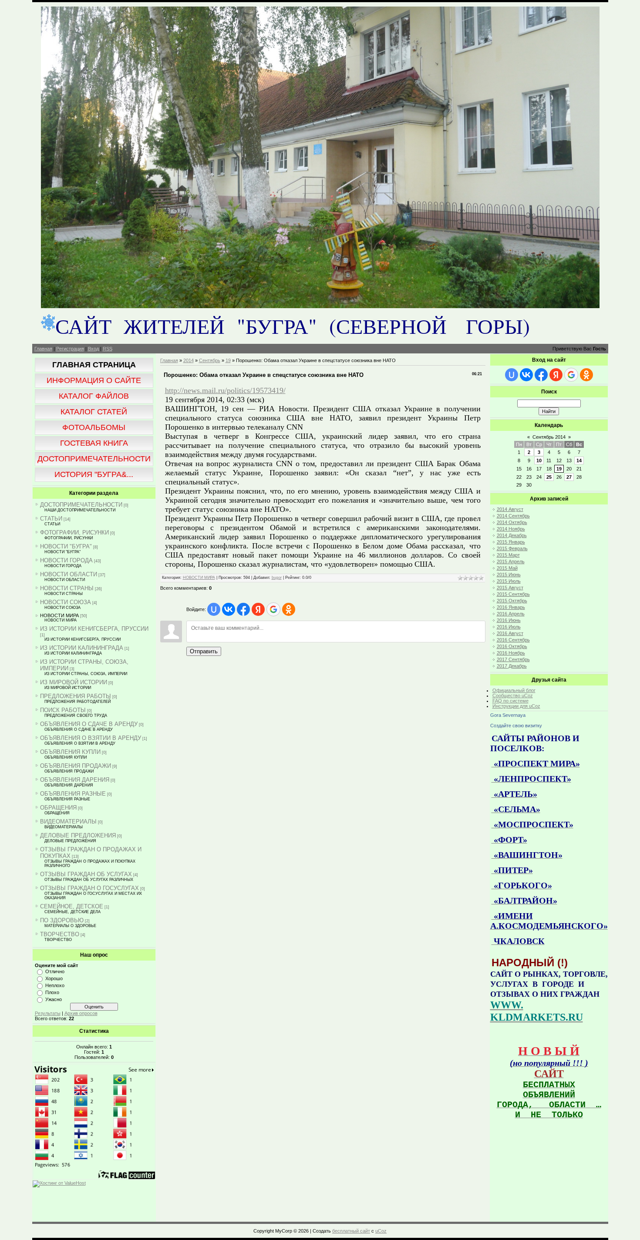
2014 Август (510, 509)
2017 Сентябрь (513, 659)
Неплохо (54, 985)
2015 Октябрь (512, 600)
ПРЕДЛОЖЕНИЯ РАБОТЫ (75, 696)
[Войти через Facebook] (243, 609)
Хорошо (54, 978)
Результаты (48, 1013)
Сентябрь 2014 (549, 437)
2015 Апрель (511, 561)
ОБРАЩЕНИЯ (58, 807)
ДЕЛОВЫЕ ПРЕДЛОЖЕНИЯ (78, 835)
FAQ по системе (510, 700)
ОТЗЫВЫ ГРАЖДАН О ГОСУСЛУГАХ (89, 888)
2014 (188, 360)
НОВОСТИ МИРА (59, 615)
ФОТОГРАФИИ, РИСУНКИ (74, 532)
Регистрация (70, 348)
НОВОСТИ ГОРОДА (66, 560)
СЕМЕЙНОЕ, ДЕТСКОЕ (71, 906)
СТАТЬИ (51, 518)
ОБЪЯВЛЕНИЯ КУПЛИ (70, 752)
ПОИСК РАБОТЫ (63, 710)
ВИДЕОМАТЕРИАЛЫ (68, 821)
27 (569, 477)
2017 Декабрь (512, 666)
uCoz (381, 1230)
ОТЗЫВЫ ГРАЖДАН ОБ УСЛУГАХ (86, 874)
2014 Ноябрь (511, 528)
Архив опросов (81, 1013)
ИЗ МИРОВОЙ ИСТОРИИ (73, 682)
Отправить (204, 651)
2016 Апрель (511, 613)
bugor (277, 577)
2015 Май (507, 568)
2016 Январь (511, 607)
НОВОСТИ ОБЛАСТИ (68, 574)
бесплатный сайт (351, 1230)
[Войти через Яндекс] (258, 609)
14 (579, 460)
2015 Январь (511, 541)
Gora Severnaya (507, 715)
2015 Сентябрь (513, 594)
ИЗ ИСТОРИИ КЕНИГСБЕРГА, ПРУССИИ (94, 628)
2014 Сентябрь (513, 515)
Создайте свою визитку (516, 725)
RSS (107, 348)
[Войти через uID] (213, 609)
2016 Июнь (509, 620)
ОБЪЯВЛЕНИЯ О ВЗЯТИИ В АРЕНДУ (90, 738)
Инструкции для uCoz (516, 706)
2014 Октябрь (512, 522)
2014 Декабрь (512, 535)
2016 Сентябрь (513, 639)
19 (228, 360)
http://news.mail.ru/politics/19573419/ (225, 390)
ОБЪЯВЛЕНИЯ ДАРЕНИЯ (74, 779)
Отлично (54, 971)
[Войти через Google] (273, 609)
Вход (93, 348)
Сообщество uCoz (512, 695)
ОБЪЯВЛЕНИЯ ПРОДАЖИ (75, 766)
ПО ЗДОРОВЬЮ (62, 920)
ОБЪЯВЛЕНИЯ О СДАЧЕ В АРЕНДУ (89, 724)
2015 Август (510, 587)
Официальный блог (514, 690)
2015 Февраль (512, 548)
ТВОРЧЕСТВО (59, 934)
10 (539, 460)
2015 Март (508, 555)
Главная (43, 348)
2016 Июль (509, 626)
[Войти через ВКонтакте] (228, 609)
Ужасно (53, 999)
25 (549, 477)
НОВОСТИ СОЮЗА (65, 602)
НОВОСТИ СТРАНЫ (67, 588)
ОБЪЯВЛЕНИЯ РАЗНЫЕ (73, 793)
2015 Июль (509, 581)
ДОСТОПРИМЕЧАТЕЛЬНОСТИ (81, 504)
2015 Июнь (509, 574)
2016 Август (510, 633)
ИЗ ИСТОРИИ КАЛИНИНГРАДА (81, 648)
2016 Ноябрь (511, 652)
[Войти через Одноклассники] (288, 609)
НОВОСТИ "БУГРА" (66, 546)
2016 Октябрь (512, 646)
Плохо (52, 992)
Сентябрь (209, 360)
